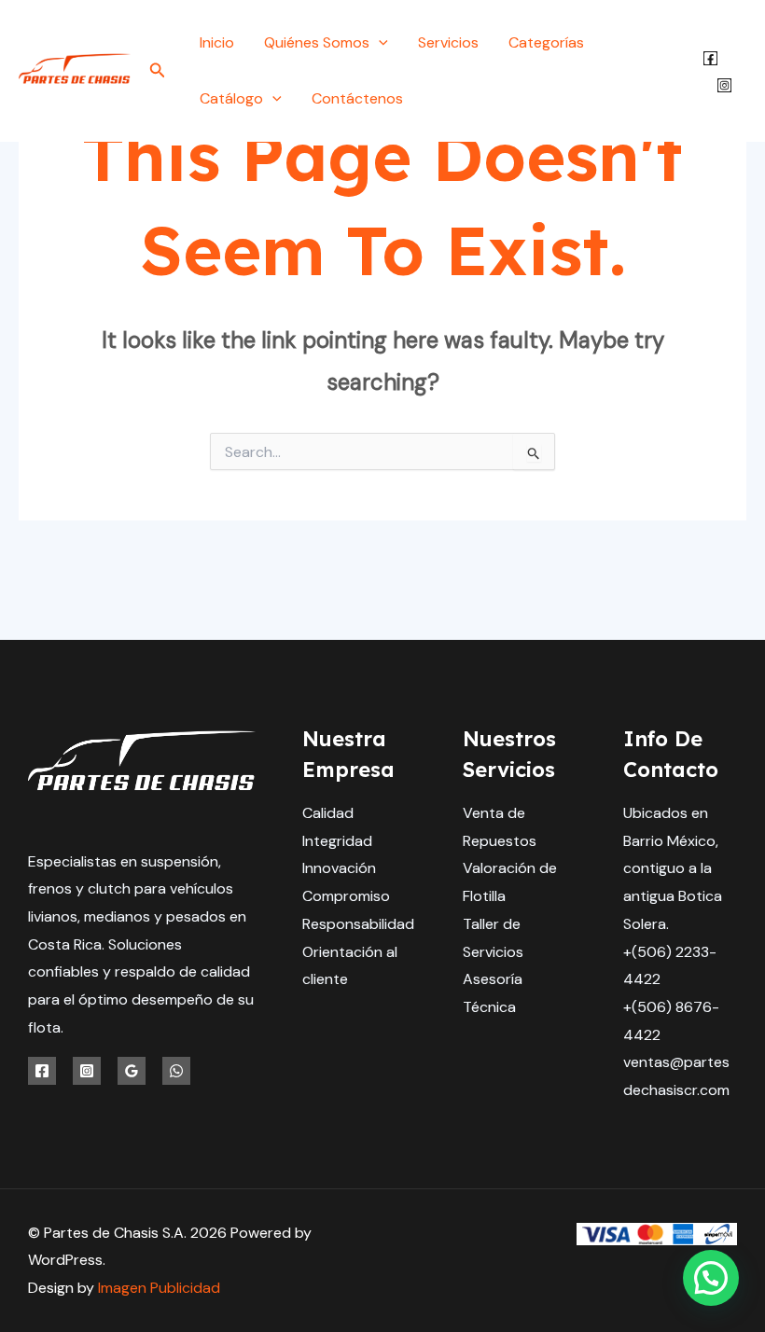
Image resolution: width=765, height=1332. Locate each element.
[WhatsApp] (176, 1071)
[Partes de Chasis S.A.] (75, 69)
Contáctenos (357, 98)
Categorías (546, 42)
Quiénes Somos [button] (316, 42)
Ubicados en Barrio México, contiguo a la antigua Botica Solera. (672, 868)
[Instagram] (724, 85)
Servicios (448, 42)
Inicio (217, 42)
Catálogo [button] (231, 98)
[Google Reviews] (132, 1071)
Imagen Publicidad (159, 1287)
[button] (157, 71)
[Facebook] (710, 58)
